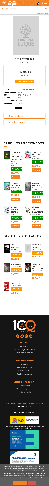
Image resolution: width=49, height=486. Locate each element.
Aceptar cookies (19, 483)
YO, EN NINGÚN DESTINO (15, 209)
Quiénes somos (24, 386)
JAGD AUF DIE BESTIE (36, 246)
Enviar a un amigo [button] (18, 122)
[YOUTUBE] (30, 336)
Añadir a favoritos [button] (18, 116)
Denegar (32, 483)
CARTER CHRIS (24, 62)
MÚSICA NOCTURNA (37, 184)
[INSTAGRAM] (26, 336)
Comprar (15, 177)
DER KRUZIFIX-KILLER (15, 247)
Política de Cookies (24, 371)
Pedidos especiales (24, 392)
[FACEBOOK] (17, 336)
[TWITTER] (22, 336)
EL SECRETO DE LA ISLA (16, 184)
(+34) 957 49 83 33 (24, 346)
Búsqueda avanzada (41, 13)
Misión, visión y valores (24, 389)
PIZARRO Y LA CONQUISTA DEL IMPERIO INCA (16, 157)
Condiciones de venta (24, 374)
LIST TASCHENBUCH (26, 90)
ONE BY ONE (16, 283)
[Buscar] (46, 9)
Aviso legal (24, 364)
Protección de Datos (24, 368)
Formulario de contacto (24, 353)
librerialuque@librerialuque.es (24, 350)
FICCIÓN (21, 103)
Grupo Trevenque (24, 406)
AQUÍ (22, 473)
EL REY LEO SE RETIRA (36, 153)
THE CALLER (16, 264)
